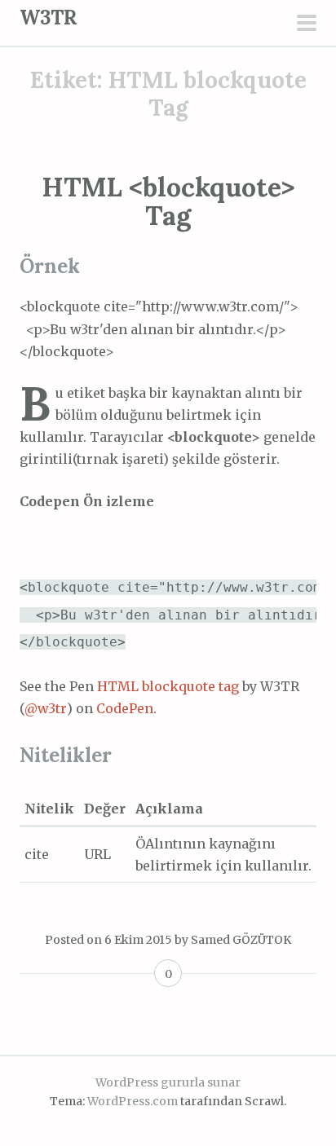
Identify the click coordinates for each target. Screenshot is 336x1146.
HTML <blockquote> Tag (168, 201)
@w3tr (45, 708)
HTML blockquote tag (168, 686)
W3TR (48, 17)
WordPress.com (132, 1101)
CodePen (124, 708)
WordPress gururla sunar (168, 1082)
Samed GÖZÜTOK (241, 939)
